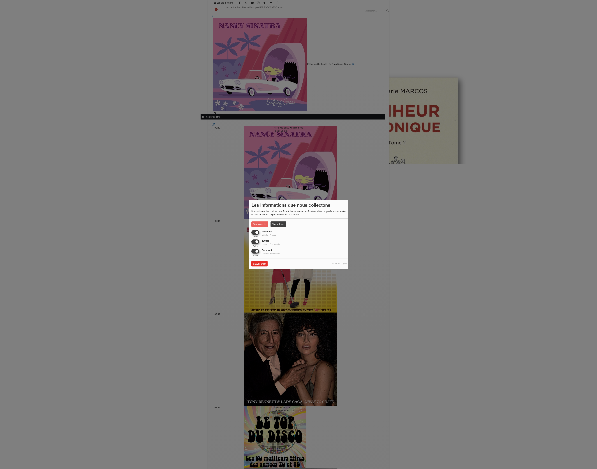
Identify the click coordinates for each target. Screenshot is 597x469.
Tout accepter (260, 224)
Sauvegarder (259, 263)
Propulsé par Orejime (339, 263)
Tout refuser (278, 224)
